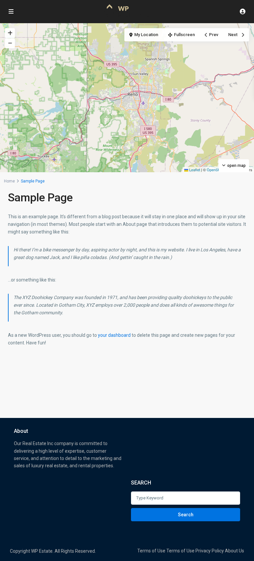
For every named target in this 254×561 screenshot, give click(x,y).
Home (9, 181)
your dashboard (114, 335)
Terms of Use (151, 550)
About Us (234, 550)
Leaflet (194, 169)
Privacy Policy (209, 550)
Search (185, 514)
